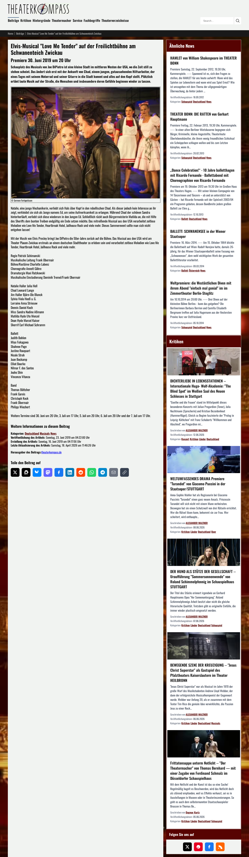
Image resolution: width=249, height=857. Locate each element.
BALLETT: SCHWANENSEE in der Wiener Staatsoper (197, 233)
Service (77, 20)
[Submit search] (237, 20)
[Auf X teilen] (15, 472)
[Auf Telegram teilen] (102, 472)
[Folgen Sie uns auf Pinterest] (198, 846)
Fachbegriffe (92, 20)
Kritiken (25, 20)
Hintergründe (41, 20)
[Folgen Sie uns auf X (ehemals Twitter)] (187, 846)
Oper (213, 532)
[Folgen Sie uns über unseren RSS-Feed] (220, 846)
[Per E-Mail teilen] (113, 472)
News (53, 433)
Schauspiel (186, 101)
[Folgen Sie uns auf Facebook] (209, 846)
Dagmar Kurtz (193, 812)
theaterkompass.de (51, 452)
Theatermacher (61, 20)
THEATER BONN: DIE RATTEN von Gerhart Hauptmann (199, 116)
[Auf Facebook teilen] (59, 472)
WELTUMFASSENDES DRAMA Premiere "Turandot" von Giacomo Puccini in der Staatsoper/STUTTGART (197, 483)
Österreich (194, 270)
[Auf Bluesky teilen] (37, 472)
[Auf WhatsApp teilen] (91, 472)
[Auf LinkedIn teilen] (69, 472)
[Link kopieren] (124, 472)
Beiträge (13, 20)
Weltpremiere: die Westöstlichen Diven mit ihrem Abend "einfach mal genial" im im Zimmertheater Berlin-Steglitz (200, 288)
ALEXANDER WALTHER (197, 430)
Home (10, 33)
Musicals (45, 433)
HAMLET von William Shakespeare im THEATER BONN (203, 60)
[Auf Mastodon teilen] (48, 472)
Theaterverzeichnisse (115, 20)
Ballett (184, 219)
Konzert (185, 439)
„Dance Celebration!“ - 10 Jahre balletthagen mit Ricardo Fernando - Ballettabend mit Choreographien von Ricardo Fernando (202, 175)
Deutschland (32, 433)
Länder (202, 439)
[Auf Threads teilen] (26, 472)
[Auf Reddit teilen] (80, 472)
